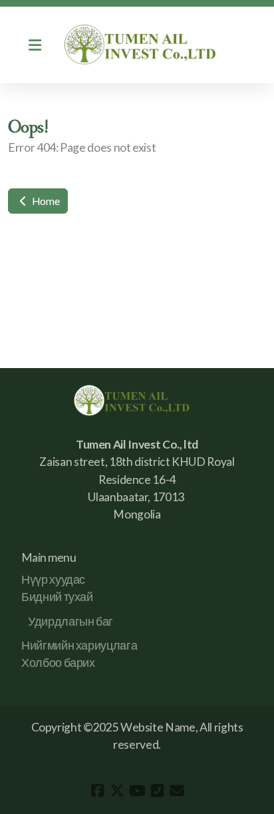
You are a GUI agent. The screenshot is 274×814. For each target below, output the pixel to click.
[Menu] (34, 45)
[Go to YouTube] (137, 791)
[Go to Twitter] (117, 791)
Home (44, 200)
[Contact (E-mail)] (177, 791)
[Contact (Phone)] (157, 791)
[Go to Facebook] (97, 791)
